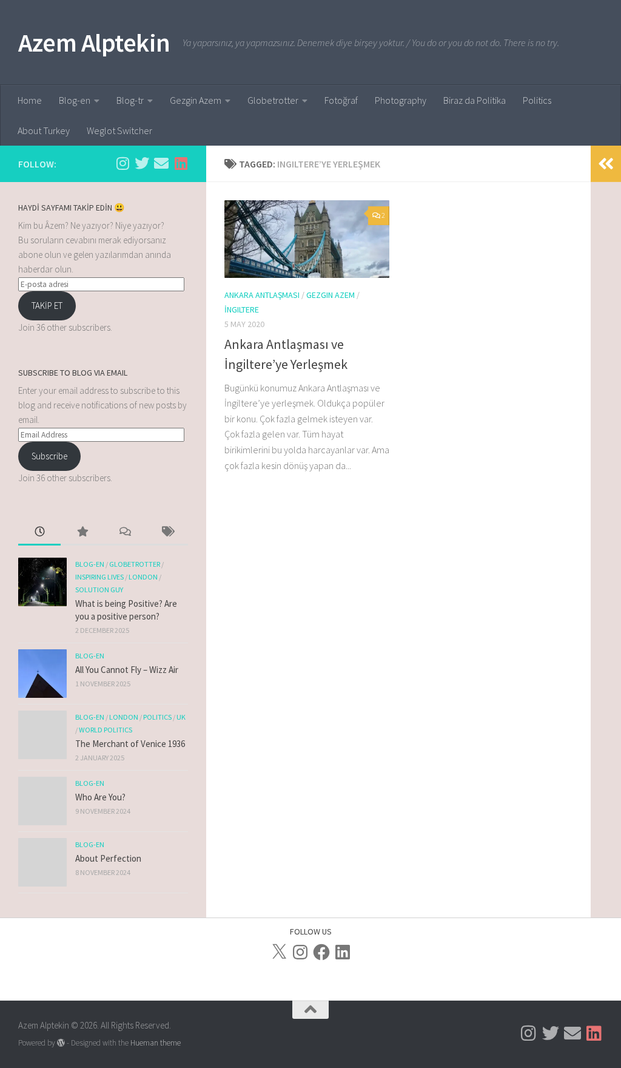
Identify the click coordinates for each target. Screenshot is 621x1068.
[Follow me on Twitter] (142, 163)
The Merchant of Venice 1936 (130, 743)
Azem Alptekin (94, 42)
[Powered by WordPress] (61, 1043)
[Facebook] (321, 952)
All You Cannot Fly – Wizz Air (126, 669)
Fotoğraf (341, 100)
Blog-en (74, 100)
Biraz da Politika (474, 100)
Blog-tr (130, 100)
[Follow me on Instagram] (122, 163)
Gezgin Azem (195, 100)
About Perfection (108, 858)
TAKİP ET (47, 305)
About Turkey (44, 130)
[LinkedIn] (342, 952)
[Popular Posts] (82, 532)
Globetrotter (272, 100)
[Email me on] (161, 163)
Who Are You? (100, 797)
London (143, 576)
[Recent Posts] (39, 532)
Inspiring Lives (99, 576)
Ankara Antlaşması (262, 294)
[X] (279, 952)
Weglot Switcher (119, 130)
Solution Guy (99, 589)
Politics (537, 100)
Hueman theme (155, 1043)
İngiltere (241, 309)
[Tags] (167, 532)
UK (181, 717)
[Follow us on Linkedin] (180, 163)
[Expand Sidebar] (606, 164)
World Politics (105, 729)
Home (30, 100)
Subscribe (49, 456)
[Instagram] (300, 952)
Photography (400, 100)
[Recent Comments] (124, 532)
